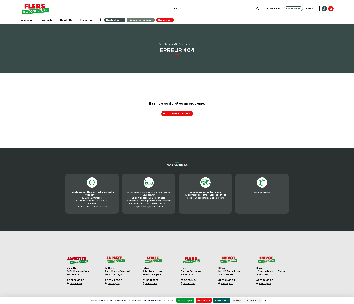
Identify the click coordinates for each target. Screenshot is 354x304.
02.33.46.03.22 (113, 280)
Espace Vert (27, 20)
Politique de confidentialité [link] (246, 300)
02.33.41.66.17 (150, 280)
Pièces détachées (140, 20)
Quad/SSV (66, 20)
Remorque (86, 20)
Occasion (164, 20)
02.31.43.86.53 (226, 280)
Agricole (47, 20)
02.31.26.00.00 (264, 280)
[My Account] (324, 8)
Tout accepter (185, 300)
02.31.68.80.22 (75, 280)
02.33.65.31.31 (188, 280)
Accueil (162, 44)
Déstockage (113, 20)
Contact (310, 8)
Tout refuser (203, 300)
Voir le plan (76, 283)
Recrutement (293, 8)
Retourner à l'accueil (177, 113)
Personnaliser (221, 300)
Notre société (273, 8)
